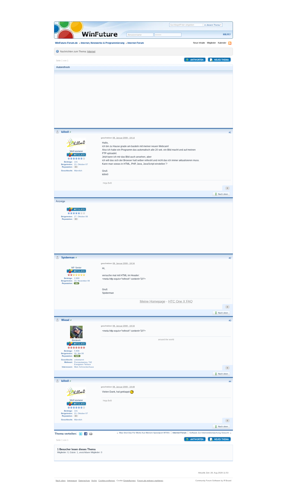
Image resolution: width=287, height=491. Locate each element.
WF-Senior (76, 267)
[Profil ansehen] (70, 131)
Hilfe (226, 34)
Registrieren (210, 34)
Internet (91, 51)
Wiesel (65, 320)
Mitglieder (211, 43)
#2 (230, 258)
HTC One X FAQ (180, 301)
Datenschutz (84, 480)
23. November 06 (82, 281)
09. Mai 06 (79, 353)
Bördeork (76, 340)
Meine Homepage (152, 301)
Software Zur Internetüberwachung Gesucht (209, 433)
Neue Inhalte (199, 43)
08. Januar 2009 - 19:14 (124, 138)
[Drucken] (90, 433)
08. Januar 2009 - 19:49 (124, 387)
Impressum (72, 480)
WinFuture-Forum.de (66, 43)
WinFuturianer (76, 151)
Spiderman (68, 257)
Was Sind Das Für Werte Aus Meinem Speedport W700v (144, 433)
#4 (230, 381)
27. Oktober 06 (81, 216)
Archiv (94, 480)
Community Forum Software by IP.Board (213, 480)
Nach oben (222, 194)
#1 (230, 132)
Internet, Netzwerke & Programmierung (102, 43)
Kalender (222, 43)
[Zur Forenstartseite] (91, 32)
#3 (230, 320)
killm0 (65, 131)
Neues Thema (221, 60)
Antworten (196, 60)
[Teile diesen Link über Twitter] (80, 433)
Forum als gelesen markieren (150, 480)
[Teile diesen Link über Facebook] (85, 433)
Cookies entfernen (106, 480)
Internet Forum (135, 43)
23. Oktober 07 (81, 164)
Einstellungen (129, 480)
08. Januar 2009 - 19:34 (124, 263)
